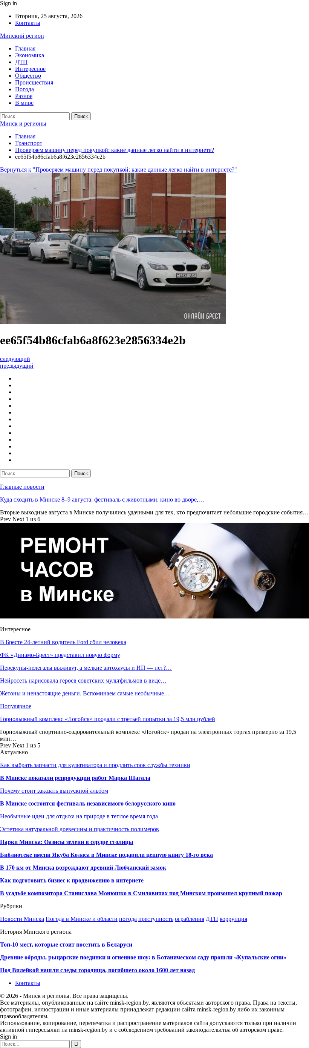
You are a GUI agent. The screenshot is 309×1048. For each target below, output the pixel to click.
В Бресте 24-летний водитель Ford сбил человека (63, 642)
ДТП (21, 62)
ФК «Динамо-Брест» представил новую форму (60, 655)
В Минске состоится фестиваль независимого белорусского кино (88, 803)
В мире (24, 103)
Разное (23, 96)
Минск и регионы (23, 123)
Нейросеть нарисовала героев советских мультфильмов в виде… (83, 680)
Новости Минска (22, 919)
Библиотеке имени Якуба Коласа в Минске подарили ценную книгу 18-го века (106, 855)
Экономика (29, 55)
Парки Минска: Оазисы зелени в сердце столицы (66, 842)
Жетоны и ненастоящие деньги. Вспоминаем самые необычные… (85, 693)
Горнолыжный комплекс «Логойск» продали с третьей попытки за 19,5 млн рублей (107, 719)
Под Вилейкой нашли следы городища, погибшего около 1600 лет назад (97, 970)
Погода (24, 89)
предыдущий (17, 365)
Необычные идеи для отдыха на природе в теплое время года (79, 816)
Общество (28, 75)
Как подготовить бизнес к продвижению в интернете (72, 880)
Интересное (30, 69)
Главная (25, 48)
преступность (155, 919)
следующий (15, 359)
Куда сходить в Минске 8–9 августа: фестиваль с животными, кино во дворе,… (102, 499)
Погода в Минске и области (82, 919)
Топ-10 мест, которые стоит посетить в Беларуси (66, 944)
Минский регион (22, 35)
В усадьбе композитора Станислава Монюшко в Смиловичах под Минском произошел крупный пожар (141, 893)
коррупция (233, 919)
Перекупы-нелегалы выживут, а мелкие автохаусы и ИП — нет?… (86, 667)
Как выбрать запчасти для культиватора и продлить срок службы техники (95, 765)
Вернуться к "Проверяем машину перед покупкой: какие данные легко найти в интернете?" (118, 169)
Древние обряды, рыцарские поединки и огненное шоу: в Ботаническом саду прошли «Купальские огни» (143, 957)
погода (128, 919)
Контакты (27, 23)
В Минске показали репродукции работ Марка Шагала (75, 778)
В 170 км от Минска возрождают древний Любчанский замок (83, 867)
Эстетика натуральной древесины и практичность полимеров (79, 829)
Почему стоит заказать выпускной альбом (54, 790)
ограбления (189, 919)
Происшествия (34, 82)
